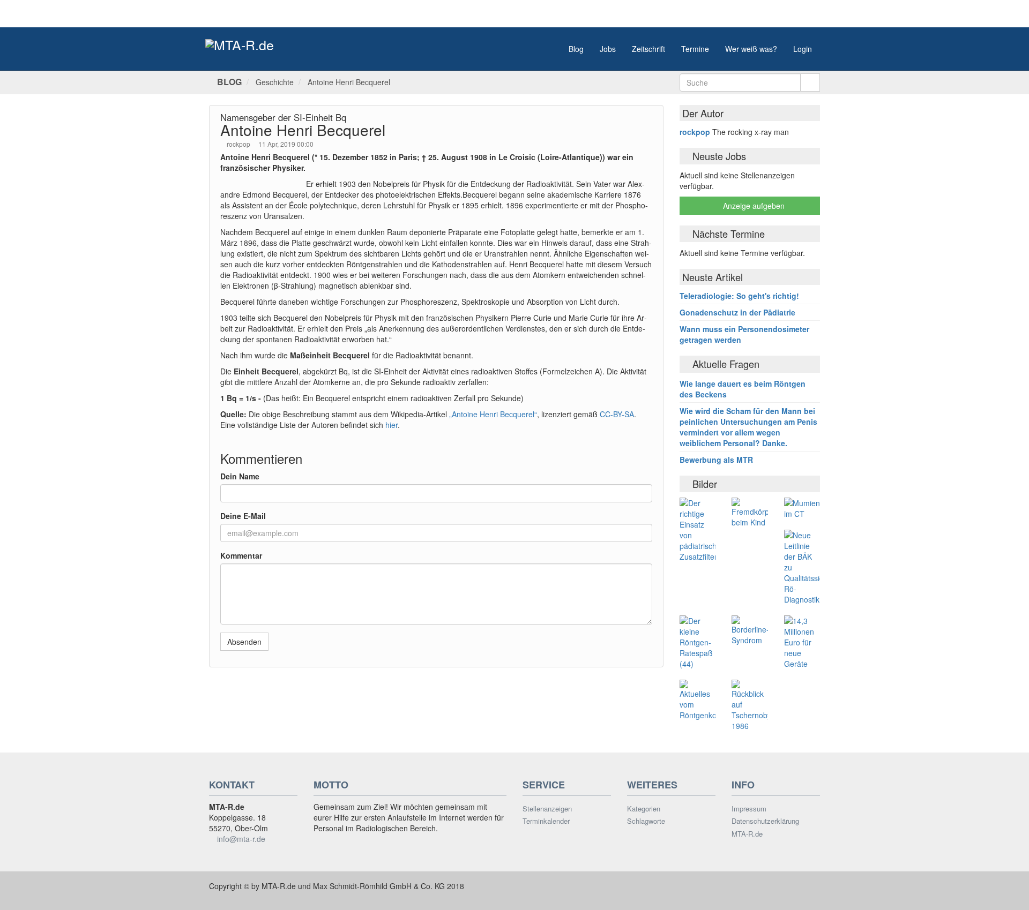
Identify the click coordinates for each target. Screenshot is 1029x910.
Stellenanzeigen (547, 809)
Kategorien (643, 809)
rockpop (239, 143)
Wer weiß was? (751, 48)
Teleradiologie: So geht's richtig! (739, 295)
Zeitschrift (648, 48)
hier (391, 424)
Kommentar (241, 555)
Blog (576, 48)
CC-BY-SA (616, 414)
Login (802, 48)
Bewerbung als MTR (716, 459)
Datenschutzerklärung (765, 821)
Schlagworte (646, 821)
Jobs (608, 48)
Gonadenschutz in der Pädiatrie (737, 312)
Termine (695, 48)
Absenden (244, 641)
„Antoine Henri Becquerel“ (493, 414)
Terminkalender (546, 821)
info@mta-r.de (241, 838)
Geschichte (275, 82)
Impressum (749, 809)
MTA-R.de (747, 834)
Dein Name (239, 476)
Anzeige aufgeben (753, 205)
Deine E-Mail (243, 515)
